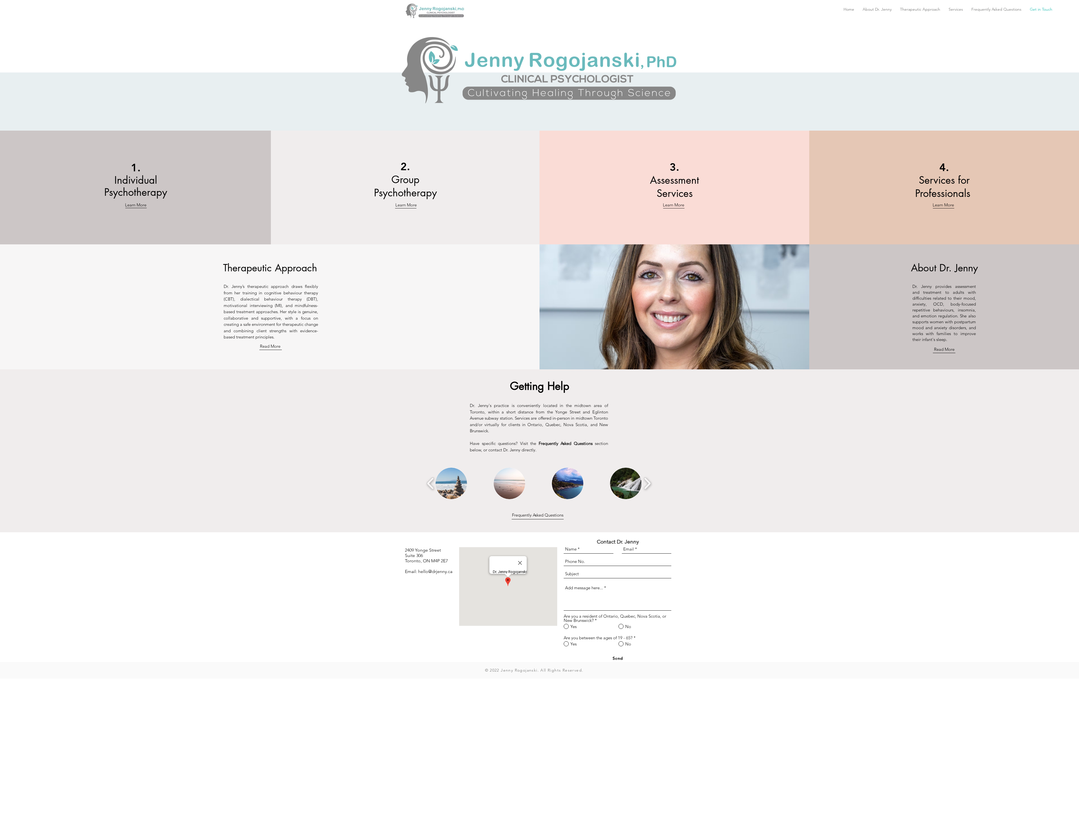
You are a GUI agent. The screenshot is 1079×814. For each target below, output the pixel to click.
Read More (270, 346)
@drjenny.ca (440, 571)
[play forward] (647, 483)
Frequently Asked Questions (537, 515)
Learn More (135, 205)
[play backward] (430, 483)
